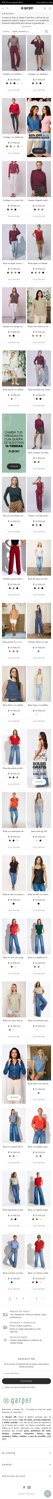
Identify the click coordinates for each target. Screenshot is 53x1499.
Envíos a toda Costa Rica (29, 2)
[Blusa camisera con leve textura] (14, 1252)
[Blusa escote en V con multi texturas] (14, 621)
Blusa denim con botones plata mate (39, 1083)
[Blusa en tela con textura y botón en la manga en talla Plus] (14, 873)
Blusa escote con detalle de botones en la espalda (14, 389)
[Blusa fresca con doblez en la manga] (39, 684)
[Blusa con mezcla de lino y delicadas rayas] (14, 1126)
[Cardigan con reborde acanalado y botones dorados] (39, 53)
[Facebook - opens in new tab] (24, 1487)
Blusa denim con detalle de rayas (14, 705)
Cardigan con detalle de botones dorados (14, 137)
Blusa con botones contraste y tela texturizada (39, 1020)
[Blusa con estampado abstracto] (14, 810)
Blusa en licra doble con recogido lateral (14, 516)
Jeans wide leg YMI (39, 831)
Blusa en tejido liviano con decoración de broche (14, 263)
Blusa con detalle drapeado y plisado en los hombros (39, 1210)
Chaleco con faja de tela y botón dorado (39, 516)
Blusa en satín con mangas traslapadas (14, 957)
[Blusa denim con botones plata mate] (39, 1063)
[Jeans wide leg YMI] (39, 810)
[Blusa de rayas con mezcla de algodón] (39, 558)
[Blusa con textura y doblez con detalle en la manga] (39, 1252)
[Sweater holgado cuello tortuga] (39, 179)
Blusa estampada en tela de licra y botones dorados (14, 1210)
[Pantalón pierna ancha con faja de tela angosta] (14, 558)
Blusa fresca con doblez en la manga (39, 705)
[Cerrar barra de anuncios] (50, 2)
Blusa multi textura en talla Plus (39, 326)
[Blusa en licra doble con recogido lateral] (14, 495)
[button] (3, 8)
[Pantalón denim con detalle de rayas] (39, 621)
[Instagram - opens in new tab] (28, 1487)
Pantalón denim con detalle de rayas (39, 642)
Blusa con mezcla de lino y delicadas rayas (14, 1147)
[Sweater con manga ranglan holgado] (14, 305)
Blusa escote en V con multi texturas (14, 642)
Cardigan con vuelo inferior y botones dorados (14, 200)
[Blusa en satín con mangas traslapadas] (14, 936)
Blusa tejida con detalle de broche (39, 263)
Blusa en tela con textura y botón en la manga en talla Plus (14, 894)
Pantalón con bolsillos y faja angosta (14, 74)
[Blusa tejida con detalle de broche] (39, 242)
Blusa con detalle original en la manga (39, 1147)
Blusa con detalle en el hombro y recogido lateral (39, 957)
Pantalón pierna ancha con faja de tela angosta (14, 579)
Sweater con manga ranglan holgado (14, 326)
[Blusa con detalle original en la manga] (39, 1126)
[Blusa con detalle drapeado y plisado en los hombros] (39, 1189)
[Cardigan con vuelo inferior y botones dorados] (14, 179)
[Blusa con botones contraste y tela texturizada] (39, 999)
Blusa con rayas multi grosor (14, 1020)
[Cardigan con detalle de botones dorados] (14, 116)
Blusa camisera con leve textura (14, 1273)
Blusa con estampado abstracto (14, 831)
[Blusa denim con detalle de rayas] (14, 684)
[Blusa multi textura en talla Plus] (39, 305)
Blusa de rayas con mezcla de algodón (39, 579)
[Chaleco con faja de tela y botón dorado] (39, 495)
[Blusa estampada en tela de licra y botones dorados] (14, 1189)
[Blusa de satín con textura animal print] (39, 873)
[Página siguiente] (43, 1298)
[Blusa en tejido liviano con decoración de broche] (14, 242)
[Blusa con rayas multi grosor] (14, 999)
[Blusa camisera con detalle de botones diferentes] (39, 432)
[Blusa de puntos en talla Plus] (14, 747)
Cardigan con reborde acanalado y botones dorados (39, 74)
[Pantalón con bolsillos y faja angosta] (14, 53)
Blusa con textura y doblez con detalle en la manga (39, 1273)
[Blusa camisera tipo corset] (39, 368)
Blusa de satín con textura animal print (39, 894)
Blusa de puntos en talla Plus (14, 768)
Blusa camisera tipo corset (39, 389)
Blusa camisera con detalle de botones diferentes (39, 452)
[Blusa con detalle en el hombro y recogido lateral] (39, 936)
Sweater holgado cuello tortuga (39, 200)
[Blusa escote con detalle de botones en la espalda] (14, 368)
